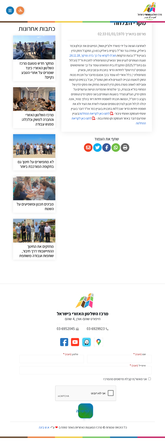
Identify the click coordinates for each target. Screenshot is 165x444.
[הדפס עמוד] (125, 147)
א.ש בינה (43, 427)
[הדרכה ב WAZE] (86, 342)
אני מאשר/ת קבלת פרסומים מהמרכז (125, 379)
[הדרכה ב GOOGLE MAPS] (98, 342)
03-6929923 (96, 328)
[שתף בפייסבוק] (106, 147)
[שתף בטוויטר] (97, 147)
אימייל (137, 365)
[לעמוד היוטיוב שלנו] (74, 342)
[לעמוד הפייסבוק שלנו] (64, 342)
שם (139, 354)
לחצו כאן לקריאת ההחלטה (94, 113)
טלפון (70, 354)
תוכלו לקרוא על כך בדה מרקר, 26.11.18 (92, 55)
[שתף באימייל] (88, 147)
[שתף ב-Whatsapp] (115, 147)
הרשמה (83, 411)
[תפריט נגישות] (20, 10)
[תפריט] (10, 10)
